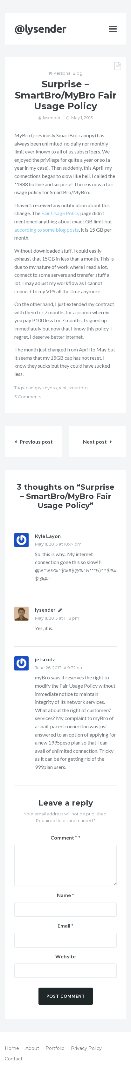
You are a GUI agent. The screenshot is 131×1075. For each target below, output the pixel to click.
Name (65, 895)
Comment (64, 837)
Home (12, 1048)
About (32, 1048)
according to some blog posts (46, 230)
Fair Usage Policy (60, 213)
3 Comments (27, 396)
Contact (14, 1059)
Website (65, 956)
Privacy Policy (86, 1048)
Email (65, 925)
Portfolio (55, 1048)
